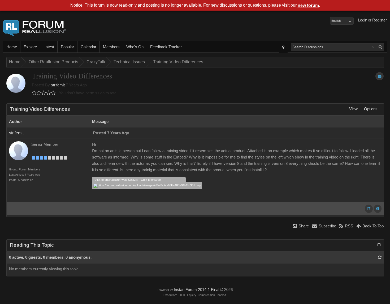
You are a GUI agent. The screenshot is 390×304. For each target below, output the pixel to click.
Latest (49, 47)
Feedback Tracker (166, 47)
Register (379, 20)
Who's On (135, 47)
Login (362, 20)
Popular (67, 47)
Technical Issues (129, 62)
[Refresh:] (380, 257)
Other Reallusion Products (53, 62)
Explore (30, 47)
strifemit (58, 85)
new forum (308, 5)
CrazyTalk (95, 62)
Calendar (88, 47)
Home (11, 47)
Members (111, 47)
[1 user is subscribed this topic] (379, 76)
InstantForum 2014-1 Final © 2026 (203, 290)
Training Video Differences (178, 62)
